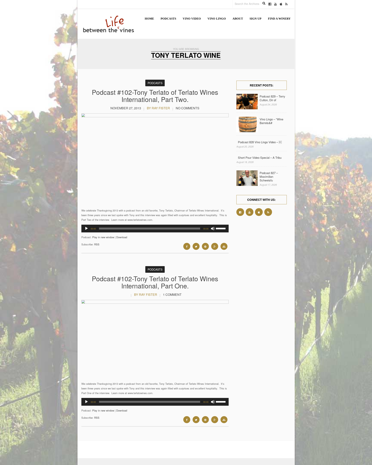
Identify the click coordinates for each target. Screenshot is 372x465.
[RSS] (286, 4)
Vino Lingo (217, 18)
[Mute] (213, 228)
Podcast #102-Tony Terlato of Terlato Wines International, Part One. (155, 282)
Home (149, 18)
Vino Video (192, 18)
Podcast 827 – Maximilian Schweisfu (269, 176)
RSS (96, 244)
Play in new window (103, 237)
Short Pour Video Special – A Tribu (260, 157)
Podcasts (168, 18)
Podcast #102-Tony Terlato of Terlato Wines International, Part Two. (155, 95)
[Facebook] (270, 4)
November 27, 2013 (125, 108)
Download (121, 237)
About (237, 18)
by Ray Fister (158, 108)
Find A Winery (279, 18)
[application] (155, 228)
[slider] (221, 228)
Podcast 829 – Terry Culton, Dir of (272, 98)
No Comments (187, 108)
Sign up (255, 18)
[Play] (86, 228)
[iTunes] (281, 4)
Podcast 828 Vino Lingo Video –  (260, 142)
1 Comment (172, 294)
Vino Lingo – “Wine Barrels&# (271, 121)
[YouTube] (275, 4)
